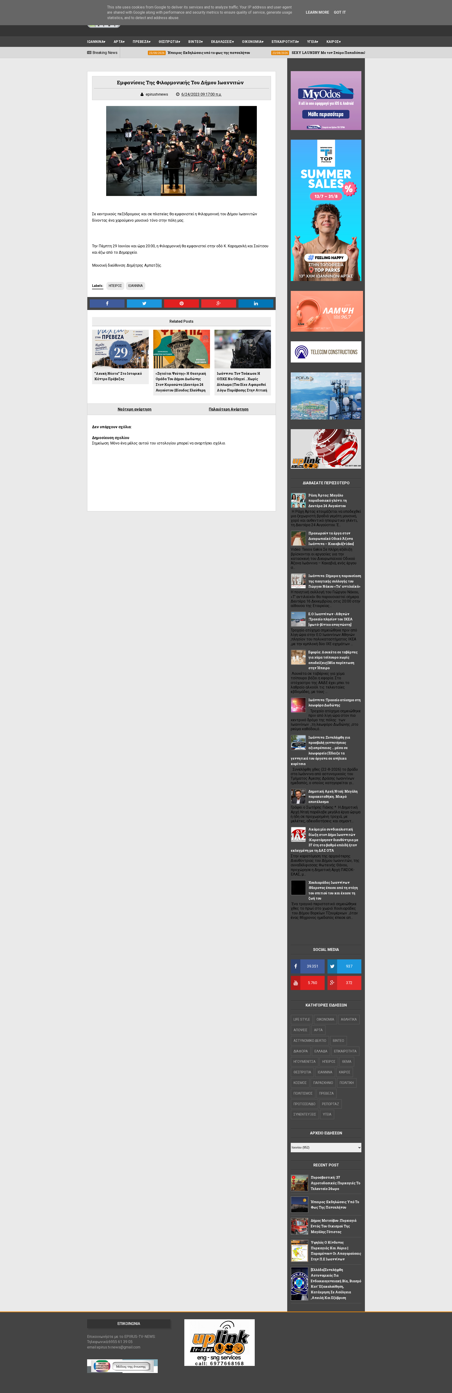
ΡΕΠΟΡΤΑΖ (330, 1104)
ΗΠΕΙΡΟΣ (115, 286)
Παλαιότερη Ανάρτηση (228, 409)
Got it (340, 12)
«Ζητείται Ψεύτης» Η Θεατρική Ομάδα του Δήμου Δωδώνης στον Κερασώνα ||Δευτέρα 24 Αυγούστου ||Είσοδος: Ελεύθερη (181, 381)
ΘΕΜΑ (346, 1061)
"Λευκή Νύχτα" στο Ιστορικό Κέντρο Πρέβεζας (118, 376)
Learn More (317, 12)
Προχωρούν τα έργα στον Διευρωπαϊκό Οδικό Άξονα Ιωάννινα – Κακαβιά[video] (331, 538)
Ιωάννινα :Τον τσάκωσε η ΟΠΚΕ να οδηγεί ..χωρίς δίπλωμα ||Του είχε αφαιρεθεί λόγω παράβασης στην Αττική (242, 381)
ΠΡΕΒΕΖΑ (141, 42)
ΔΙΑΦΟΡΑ (301, 1051)
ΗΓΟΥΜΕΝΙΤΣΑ (305, 1061)
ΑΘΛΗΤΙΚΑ (349, 1019)
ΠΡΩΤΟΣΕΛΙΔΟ (304, 1104)
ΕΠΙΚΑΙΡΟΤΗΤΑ (284, 42)
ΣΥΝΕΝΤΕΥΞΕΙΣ (305, 1114)
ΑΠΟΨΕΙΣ (300, 1030)
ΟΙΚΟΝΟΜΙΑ (252, 42)
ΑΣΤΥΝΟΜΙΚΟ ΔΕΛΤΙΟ (310, 1041)
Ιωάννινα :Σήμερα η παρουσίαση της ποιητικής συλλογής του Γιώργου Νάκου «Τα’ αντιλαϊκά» (334, 581)
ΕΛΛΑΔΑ (321, 1051)
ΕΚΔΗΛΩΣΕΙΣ (221, 42)
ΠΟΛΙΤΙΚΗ (347, 1083)
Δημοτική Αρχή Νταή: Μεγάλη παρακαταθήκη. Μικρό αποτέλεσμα (333, 796)
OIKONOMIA (325, 1019)
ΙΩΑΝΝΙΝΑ (95, 42)
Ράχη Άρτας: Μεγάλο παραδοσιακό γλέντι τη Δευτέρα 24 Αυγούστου (327, 500)
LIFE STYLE (302, 1019)
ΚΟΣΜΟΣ (300, 1083)
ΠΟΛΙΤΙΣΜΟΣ (303, 1093)
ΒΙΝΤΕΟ (194, 42)
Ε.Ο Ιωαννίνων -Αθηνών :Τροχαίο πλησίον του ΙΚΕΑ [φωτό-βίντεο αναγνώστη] (330, 619)
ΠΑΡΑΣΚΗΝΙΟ (323, 1083)
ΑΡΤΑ (118, 42)
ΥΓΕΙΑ (312, 42)
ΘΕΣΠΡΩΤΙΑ (168, 42)
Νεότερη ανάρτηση (134, 409)
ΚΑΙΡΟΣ (333, 42)
